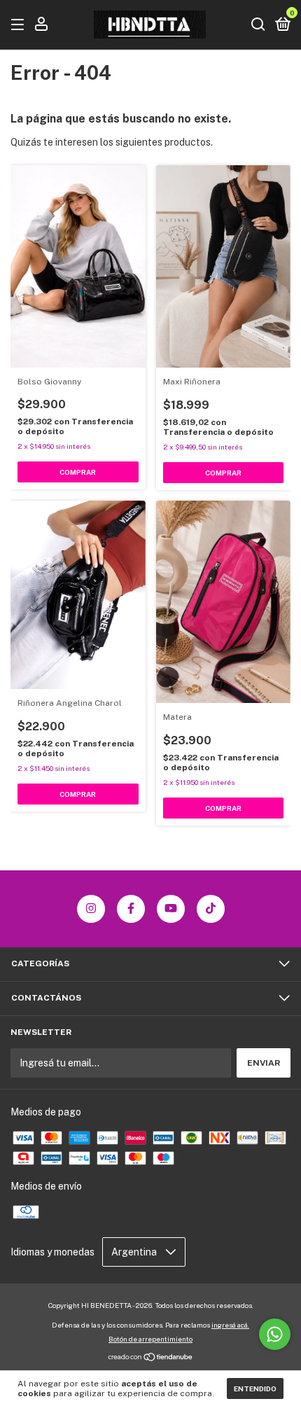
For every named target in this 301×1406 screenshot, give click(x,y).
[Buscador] (258, 25)
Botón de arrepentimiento (150, 1339)
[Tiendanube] (151, 1358)
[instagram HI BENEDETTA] (91, 909)
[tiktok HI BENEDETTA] (211, 909)
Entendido (255, 1388)
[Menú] (19, 25)
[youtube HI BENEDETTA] (171, 909)
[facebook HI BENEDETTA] (131, 909)
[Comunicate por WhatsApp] (274, 1334)
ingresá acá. (230, 1325)
